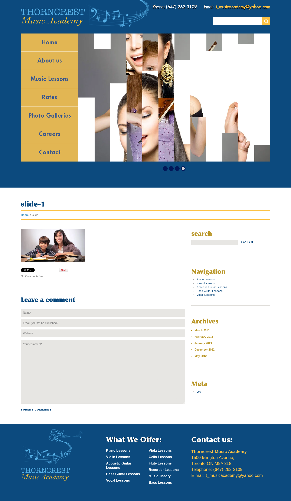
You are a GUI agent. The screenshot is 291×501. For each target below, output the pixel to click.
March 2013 (201, 330)
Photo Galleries (49, 116)
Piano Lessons (206, 279)
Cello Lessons (160, 457)
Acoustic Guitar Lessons (212, 287)
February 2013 (203, 336)
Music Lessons (50, 79)
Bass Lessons (160, 482)
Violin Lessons (206, 283)
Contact (50, 152)
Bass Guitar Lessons (210, 291)
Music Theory (160, 476)
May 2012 (200, 356)
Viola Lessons (160, 450)
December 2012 (204, 349)
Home (50, 42)
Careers (50, 134)
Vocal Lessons (206, 294)
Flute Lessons (160, 463)
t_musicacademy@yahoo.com (243, 7)
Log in (200, 391)
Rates (49, 97)
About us (49, 61)
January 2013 (203, 343)
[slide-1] (53, 244)
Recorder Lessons (164, 470)
